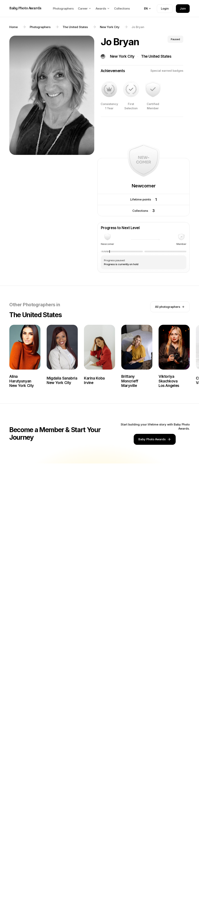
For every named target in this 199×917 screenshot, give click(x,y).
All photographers (167, 307)
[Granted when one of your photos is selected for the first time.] (131, 89)
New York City (122, 56)
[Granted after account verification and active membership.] (153, 89)
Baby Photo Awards (25, 8)
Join (183, 8)
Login (165, 8)
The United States (156, 56)
